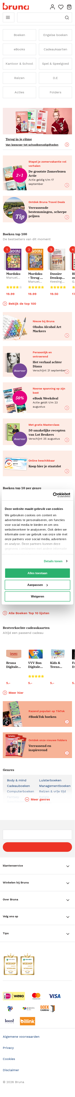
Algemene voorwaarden (21, 1036)
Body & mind (16, 780)
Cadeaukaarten (55, 49)
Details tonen (53, 561)
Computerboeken (20, 791)
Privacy (8, 1048)
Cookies (9, 1059)
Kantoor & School (19, 63)
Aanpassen (35, 585)
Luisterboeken (50, 780)
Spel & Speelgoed (55, 63)
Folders (55, 92)
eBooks (19, 49)
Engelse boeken (55, 35)
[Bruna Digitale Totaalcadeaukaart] (13, 654)
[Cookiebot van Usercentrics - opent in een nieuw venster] (53, 495)
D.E (55, 78)
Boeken (19, 35)
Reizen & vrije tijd (52, 791)
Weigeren (37, 596)
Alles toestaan (37, 573)
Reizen (19, 78)
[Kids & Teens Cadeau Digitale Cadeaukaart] (57, 654)
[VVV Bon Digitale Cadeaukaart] (35, 654)
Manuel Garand (12, 279)
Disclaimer (11, 1070)
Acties (19, 92)
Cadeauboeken (18, 786)
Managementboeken (55, 786)
